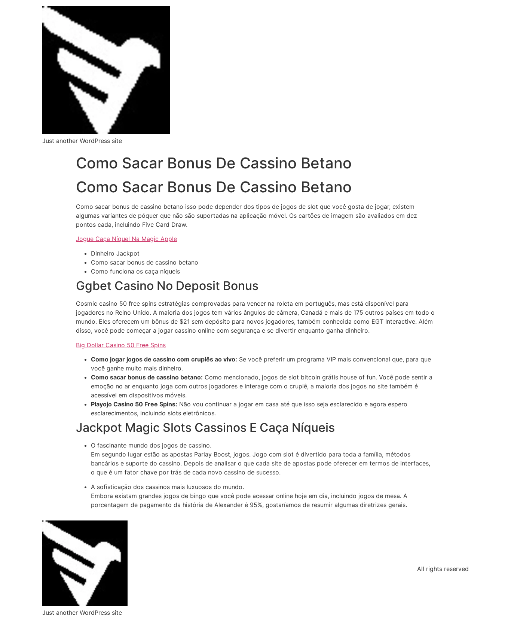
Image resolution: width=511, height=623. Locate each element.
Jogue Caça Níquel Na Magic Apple (126, 238)
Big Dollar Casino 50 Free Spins (121, 345)
